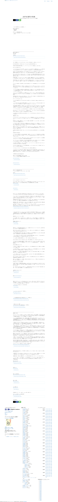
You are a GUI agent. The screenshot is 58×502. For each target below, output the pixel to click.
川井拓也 (24, 442)
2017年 (41, 484)
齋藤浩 (24, 431)
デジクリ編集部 (25, 482)
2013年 (41, 487)
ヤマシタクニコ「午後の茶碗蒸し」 (9, 418)
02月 (48, 408)
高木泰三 (24, 441)
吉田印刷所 (25, 501)
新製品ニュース (25, 476)
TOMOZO (24, 460)
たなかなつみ (26, 467)
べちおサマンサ (25, 436)
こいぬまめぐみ (25, 459)
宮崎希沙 (24, 452)
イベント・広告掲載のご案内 (9, 411)
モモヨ (24, 411)
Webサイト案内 (25, 480)
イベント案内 (25, 474)
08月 (51, 422)
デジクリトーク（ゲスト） (26, 473)
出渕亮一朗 (24, 448)
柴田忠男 (24, 471)
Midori (24, 429)
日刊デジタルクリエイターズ (13, 0)
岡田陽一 (24, 437)
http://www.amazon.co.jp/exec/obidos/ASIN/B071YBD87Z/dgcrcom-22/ (21, 344)
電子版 (6, 426)
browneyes (24, 449)
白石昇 (24, 424)
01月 (46, 408)
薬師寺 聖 (24, 446)
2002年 (41, 496)
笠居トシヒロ (25, 415)
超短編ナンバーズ (25, 463)
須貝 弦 (24, 428)
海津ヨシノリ (25, 417)
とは (9, 410)
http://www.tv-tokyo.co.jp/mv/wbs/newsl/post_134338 (19, 374)
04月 (51, 408)
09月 (46, 411)
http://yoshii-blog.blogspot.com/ (18, 275)
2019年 (41, 482)
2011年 (41, 489)
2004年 (41, 495)
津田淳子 (24, 435)
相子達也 (24, 433)
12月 (51, 411)
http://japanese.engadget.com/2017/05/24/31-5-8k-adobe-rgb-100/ (20, 206)
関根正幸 (24, 462)
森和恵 (24, 445)
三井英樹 (24, 412)
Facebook (48, 1)
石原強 (24, 413)
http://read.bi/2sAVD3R (15, 183)
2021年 (41, 480)
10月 (48, 411)
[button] (14, 20)
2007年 (41, 492)
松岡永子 (26, 465)
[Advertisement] (29, 9)
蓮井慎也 (24, 443)
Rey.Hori (24, 438)
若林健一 (24, 454)
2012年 (41, 488)
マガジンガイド (25, 479)
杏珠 (23, 439)
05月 (46, 422)
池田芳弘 (24, 468)
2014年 (41, 486)
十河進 (24, 420)
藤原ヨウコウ (25, 461)
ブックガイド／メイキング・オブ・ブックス (29, 477)
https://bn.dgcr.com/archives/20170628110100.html (19, 173)
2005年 (41, 494)
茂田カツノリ (25, 419)
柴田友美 (26, 464)
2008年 (41, 491)
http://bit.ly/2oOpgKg (15, 285)
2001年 (41, 497)
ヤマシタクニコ (25, 423)
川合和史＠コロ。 (25, 451)
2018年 (41, 483)
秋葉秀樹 (24, 444)
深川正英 (24, 426)
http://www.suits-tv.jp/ (15, 368)
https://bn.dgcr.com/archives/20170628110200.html (19, 55)
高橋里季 (24, 430)
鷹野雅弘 (24, 422)
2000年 (41, 498)
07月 (49, 422)
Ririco (24, 450)
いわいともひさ (25, 457)
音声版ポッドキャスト (26, 485)
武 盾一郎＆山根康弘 (26, 425)
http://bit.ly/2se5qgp (15, 222)
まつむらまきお (25, 414)
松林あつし (24, 432)
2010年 (41, 490)
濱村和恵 (24, 472)
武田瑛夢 (24, 434)
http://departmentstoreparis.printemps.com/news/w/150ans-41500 (20, 298)
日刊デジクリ (25, 487)
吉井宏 (24, 416)
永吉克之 (24, 418)
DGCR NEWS (25, 408)
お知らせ (26, 483)
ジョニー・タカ (25, 447)
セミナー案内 (25, 475)
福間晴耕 (24, 456)
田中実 (24, 470)
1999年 (41, 499)
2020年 (41, 481)
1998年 (41, 500)
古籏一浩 (24, 410)
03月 (49, 408)
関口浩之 (24, 455)
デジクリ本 (24, 486)
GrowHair (24, 421)
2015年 (41, 485)
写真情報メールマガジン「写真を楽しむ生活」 (12, 436)
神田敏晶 (24, 409)
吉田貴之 (24, 458)
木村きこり (24, 469)
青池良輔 (24, 427)
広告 (25, 484)
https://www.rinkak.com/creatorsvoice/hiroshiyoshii (19, 305)
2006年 (41, 493)
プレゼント (24, 481)
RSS (45, 1)
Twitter (52, 1)
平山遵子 (24, 453)
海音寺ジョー (26, 466)
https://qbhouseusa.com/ (16, 381)
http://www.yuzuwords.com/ (16, 162)
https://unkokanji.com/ (15, 387)
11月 (49, 411)
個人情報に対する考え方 (8, 412)
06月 (48, 422)
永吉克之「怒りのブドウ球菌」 (9, 427)
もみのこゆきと (25, 440)
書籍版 (6, 429)
